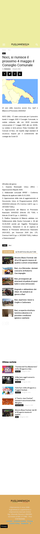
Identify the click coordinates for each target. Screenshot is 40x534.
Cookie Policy (14, 523)
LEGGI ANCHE (8, 252)
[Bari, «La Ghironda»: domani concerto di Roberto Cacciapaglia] (7, 271)
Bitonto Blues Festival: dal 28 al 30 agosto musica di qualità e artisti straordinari (26, 260)
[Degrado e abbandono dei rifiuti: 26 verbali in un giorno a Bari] (7, 292)
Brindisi (18, 371)
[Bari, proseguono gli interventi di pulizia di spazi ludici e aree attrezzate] (7, 281)
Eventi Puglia (19, 405)
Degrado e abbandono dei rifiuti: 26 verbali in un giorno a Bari (25, 291)
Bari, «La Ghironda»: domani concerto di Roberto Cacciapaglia (26, 270)
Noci (10, 245)
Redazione (7, 69)
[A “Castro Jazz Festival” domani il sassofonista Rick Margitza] (7, 401)
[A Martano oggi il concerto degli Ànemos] (7, 380)
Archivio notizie (20, 521)
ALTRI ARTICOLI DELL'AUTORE (25, 252)
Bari (9, 50)
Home (4, 50)
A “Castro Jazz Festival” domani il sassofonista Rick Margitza (25, 400)
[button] (37, 45)
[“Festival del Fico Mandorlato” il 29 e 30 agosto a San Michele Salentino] (7, 369)
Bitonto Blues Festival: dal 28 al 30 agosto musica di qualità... (25, 412)
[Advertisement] (20, 21)
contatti (9, 521)
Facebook (24, 523)
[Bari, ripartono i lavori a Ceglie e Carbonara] (7, 302)
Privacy (30, 521)
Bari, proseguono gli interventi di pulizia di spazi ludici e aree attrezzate (26, 281)
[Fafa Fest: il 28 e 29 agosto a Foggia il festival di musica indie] (7, 390)
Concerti (18, 382)
